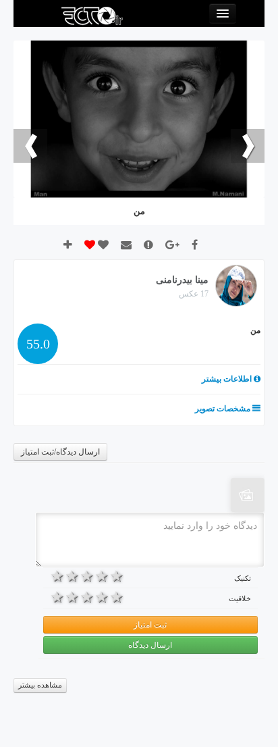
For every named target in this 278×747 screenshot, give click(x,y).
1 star (116, 576)
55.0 (38, 343)
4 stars (72, 576)
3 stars (87, 576)
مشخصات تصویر (223, 408)
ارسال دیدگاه (150, 645)
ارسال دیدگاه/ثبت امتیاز (60, 452)
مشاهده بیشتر (40, 685)
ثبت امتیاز (150, 624)
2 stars (101, 576)
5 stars (57, 576)
